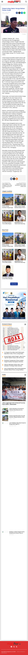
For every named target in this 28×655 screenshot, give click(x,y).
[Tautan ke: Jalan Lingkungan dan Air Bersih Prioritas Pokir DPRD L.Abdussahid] (14, 389)
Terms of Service (21, 651)
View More (14, 284)
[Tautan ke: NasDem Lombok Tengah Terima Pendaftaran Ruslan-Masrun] (5, 585)
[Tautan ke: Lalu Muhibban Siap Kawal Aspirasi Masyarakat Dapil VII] (5, 476)
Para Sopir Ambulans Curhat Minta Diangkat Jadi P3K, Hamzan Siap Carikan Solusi (7, 278)
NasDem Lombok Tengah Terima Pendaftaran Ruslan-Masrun (16, 532)
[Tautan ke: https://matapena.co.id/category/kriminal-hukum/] (25, 324)
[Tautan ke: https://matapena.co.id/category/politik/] (25, 375)
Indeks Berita (4, 652)
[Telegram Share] (22, 13)
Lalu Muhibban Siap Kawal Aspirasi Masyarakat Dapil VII (17, 423)
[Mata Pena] (14, 1)
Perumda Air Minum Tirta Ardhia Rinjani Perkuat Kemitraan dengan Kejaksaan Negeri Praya (6, 223)
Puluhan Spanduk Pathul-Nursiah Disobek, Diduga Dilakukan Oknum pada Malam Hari (17, 416)
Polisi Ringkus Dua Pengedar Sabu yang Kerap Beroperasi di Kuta (7, 185)
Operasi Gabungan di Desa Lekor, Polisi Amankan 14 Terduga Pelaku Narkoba (13, 365)
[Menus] (2, 1)
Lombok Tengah (5, 13)
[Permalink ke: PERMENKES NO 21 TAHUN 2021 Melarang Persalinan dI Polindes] (20, 215)
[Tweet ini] (19, 13)
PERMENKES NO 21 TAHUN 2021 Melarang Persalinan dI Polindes (20, 223)
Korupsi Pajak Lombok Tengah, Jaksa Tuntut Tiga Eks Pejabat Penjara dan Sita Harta (14, 357)
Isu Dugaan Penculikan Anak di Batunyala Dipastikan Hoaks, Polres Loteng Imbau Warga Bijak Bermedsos (14, 353)
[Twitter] (14, 179)
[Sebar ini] (17, 13)
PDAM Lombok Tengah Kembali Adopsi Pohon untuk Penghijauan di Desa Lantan (20, 207)
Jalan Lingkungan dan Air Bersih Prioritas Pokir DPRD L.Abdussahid (13, 403)
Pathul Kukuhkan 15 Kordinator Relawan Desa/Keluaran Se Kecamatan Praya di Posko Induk (17, 409)
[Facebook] (11, 179)
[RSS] (17, 179)
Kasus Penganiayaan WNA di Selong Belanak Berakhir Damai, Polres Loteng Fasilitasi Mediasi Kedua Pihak (15, 369)
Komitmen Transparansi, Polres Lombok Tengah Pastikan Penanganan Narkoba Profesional (13, 361)
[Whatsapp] (24, 13)
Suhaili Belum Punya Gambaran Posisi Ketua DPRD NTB (20, 184)
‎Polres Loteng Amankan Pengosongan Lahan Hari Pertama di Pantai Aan (7, 207)
